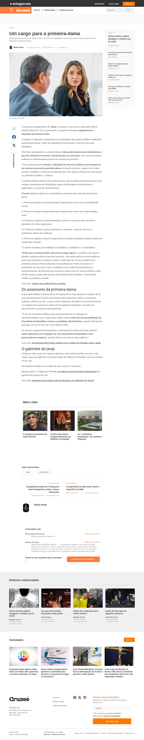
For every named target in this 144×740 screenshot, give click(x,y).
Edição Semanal (66, 10)
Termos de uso (130, 733)
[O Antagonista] (20, 3)
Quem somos (79, 733)
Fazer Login (114, 4)
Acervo (37, 10)
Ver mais (128, 640)
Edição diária (49, 10)
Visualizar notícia (30, 412)
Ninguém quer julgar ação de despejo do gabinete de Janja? (63, 380)
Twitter (14, 145)
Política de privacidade (115, 733)
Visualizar (112, 33)
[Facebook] (74, 697)
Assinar (128, 4)
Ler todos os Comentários (82, 559)
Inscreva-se (112, 721)
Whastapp (14, 128)
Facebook (14, 137)
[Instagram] (85, 697)
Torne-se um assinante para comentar (43, 558)
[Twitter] (79, 697)
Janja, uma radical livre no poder (49, 283)
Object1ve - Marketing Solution (54, 734)
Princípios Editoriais (92, 733)
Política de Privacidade (112, 716)
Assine (103, 733)
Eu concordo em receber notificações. (108, 713)
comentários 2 (62, 47)
